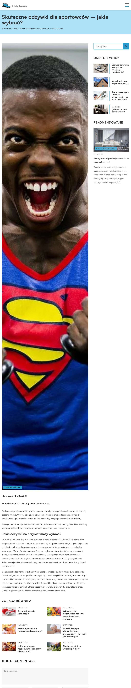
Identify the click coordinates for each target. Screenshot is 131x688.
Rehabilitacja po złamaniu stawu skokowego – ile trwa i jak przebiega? (74, 632)
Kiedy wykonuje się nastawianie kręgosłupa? (30, 630)
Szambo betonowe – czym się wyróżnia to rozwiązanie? (120, 69)
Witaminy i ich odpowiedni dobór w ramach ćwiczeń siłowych (73, 615)
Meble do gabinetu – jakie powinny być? (119, 109)
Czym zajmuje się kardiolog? (26, 612)
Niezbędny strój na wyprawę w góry (72, 647)
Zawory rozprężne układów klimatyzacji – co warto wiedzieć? (120, 96)
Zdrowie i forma (12, 487)
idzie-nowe (7, 496)
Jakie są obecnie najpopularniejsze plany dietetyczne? (29, 649)
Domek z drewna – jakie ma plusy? (120, 82)
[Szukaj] (126, 46)
